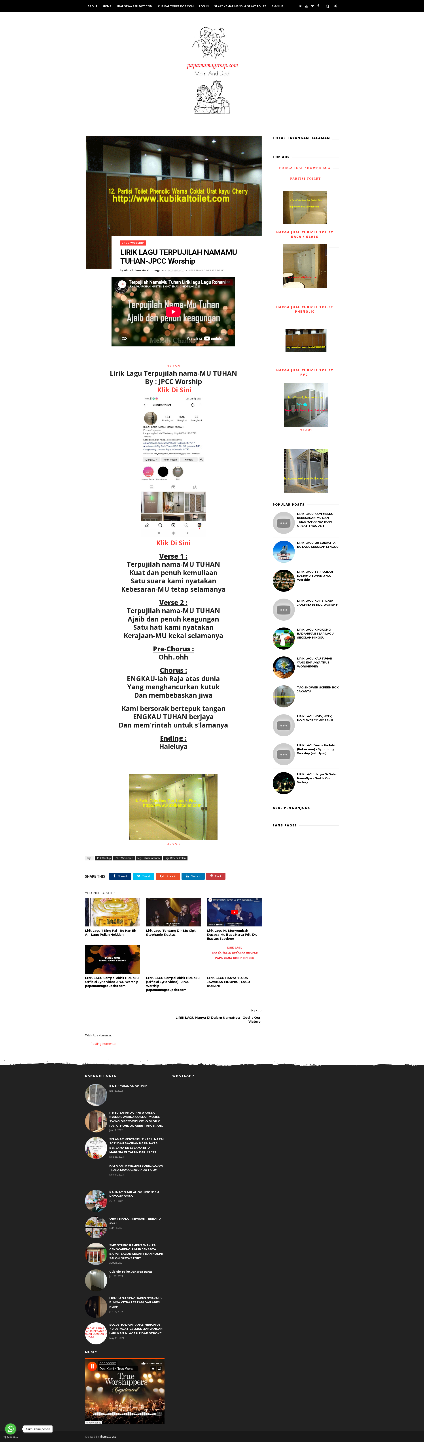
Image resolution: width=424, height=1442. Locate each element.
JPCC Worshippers (124, 858)
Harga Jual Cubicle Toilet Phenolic (304, 309)
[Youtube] (306, 6)
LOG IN (204, 6)
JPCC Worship (133, 243)
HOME (107, 6)
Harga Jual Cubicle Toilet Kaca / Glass (304, 234)
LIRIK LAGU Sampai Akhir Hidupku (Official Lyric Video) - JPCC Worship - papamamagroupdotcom (173, 984)
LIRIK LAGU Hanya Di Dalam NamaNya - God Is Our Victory (318, 778)
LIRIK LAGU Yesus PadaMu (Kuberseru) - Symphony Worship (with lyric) (316, 749)
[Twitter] (312, 6)
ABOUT (92, 6)
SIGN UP (277, 6)
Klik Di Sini (173, 366)
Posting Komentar (104, 1043)
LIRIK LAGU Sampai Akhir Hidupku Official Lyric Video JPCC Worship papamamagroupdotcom (112, 982)
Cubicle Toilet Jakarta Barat (130, 1271)
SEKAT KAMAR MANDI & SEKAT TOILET (240, 6)
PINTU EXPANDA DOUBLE (128, 1086)
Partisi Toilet (305, 178)
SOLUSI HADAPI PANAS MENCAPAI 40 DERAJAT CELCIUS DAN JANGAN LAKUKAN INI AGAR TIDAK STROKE (135, 1329)
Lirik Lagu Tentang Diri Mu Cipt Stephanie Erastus (171, 933)
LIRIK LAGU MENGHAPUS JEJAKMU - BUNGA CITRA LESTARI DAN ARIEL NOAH (136, 1302)
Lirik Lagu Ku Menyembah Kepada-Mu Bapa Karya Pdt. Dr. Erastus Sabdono (232, 935)
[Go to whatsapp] (10, 1428)
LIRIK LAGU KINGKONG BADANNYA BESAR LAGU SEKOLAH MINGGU (315, 633)
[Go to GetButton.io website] (11, 1437)
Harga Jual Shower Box (305, 168)
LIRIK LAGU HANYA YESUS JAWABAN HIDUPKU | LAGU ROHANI (228, 982)
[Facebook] (318, 6)
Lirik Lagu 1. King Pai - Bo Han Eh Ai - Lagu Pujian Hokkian (110, 933)
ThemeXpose (108, 1436)
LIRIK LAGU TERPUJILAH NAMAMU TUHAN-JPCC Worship (315, 575)
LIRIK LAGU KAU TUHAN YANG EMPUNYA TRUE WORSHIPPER (314, 662)
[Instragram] (300, 6)
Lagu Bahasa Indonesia (149, 858)
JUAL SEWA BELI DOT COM (134, 6)
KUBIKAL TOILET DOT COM (176, 6)
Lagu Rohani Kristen (175, 858)
